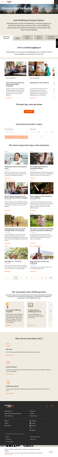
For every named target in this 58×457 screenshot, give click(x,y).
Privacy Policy (9, 454)
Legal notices (32, 439)
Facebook (33, 425)
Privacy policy (8, 439)
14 (42, 278)
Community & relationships (51, 37)
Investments (32, 411)
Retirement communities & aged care (13, 413)
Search (16, 137)
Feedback (57, 43)
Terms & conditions (9, 441)
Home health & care (9, 415)
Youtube (33, 423)
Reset (41, 137)
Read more (7, 178)
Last (50, 278)
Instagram (33, 420)
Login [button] (56, 2)
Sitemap (7, 436)
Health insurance (8, 411)
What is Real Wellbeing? (6, 37)
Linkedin (33, 430)
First (7, 278)
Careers (6, 423)
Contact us (52, 406)
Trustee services (33, 415)
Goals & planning (39, 37)
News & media (8, 425)
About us (7, 420)
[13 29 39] (52, 2)
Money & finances (27, 37)
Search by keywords (9, 129)
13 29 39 (47, 406)
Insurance (32, 413)
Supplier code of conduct (35, 436)
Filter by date (33, 129)
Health (17, 38)
